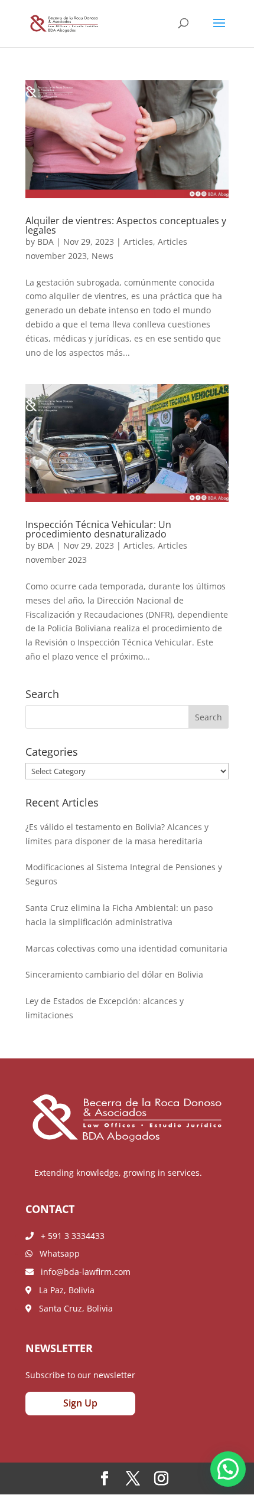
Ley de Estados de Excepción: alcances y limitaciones (104, 1008)
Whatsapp (56, 1253)
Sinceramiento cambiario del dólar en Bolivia (114, 974)
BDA (45, 241)
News (102, 255)
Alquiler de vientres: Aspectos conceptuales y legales (125, 225)
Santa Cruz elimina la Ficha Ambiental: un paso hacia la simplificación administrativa (119, 914)
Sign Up (80, 1402)
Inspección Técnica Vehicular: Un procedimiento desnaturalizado (98, 529)
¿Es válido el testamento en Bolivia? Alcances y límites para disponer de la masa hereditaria (117, 834)
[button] (228, 1469)
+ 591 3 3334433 (69, 1235)
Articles (138, 241)
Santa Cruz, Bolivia (72, 1308)
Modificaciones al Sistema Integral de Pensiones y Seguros (123, 874)
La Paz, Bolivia (63, 1290)
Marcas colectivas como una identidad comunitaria (126, 948)
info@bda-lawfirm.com (82, 1271)
